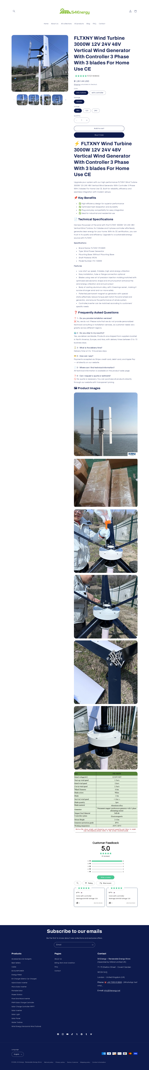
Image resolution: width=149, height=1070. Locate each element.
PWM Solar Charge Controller (23, 1002)
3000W (79, 101)
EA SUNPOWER (18, 971)
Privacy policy (60, 1062)
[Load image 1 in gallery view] (22, 100)
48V (77, 110)
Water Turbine (17, 1022)
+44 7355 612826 (114, 982)
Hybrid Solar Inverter (19, 983)
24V (95, 110)
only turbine (81, 93)
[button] (14, 11)
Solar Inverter (17, 1010)
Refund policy (48, 1062)
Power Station (17, 994)
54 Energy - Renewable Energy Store (29, 1062)
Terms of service (72, 1062)
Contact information (99, 1062)
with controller (97, 93)
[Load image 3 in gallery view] (45, 100)
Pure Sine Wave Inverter (21, 998)
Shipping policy (85, 1062)
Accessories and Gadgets (22, 959)
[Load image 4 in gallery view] (57, 100)
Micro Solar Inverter (19, 987)
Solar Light (16, 1014)
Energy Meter (17, 975)
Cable (14, 967)
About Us (58, 959)
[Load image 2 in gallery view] (34, 100)
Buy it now (99, 135)
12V (86, 110)
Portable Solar (17, 990)
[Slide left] (14, 99)
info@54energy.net (112, 991)
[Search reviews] (77, 883)
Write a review (106, 877)
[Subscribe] (92, 944)
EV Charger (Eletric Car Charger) (24, 979)
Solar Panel (16, 1018)
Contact (58, 971)
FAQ (56, 967)
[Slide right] (65, 99)
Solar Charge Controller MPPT (23, 1006)
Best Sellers (16, 963)
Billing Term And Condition (65, 963)
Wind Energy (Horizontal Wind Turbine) (26, 1026)
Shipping (77, 84)
